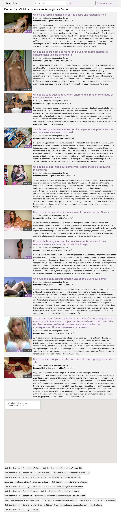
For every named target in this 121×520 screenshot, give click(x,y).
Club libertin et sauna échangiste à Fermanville (62, 468)
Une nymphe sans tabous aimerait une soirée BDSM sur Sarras (70, 278)
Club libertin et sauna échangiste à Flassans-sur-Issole (27, 473)
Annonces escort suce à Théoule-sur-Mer (22, 500)
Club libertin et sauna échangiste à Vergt (21, 491)
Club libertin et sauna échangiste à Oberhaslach (63, 486)
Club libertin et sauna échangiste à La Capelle (23, 496)
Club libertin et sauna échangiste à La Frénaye (60, 491)
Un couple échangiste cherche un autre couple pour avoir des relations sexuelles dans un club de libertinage (69, 243)
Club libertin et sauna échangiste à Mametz (22, 486)
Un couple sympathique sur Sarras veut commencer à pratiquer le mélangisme (71, 168)
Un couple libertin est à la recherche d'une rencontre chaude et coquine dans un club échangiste (70, 53)
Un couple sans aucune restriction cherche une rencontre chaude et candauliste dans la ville (73, 96)
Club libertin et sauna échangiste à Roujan (97, 500)
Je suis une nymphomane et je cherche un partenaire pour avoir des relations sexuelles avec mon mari (73, 131)
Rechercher (75, 3)
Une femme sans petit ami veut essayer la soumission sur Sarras (71, 212)
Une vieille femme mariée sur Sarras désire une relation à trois (69, 14)
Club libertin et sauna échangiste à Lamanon (71, 473)
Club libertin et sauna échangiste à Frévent (22, 468)
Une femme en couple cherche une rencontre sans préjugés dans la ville (72, 361)
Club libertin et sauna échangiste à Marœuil (62, 477)
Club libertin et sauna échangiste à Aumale (69, 482)
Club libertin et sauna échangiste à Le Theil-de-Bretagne (78, 505)
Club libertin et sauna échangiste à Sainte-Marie (65, 496)
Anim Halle (12, 3)
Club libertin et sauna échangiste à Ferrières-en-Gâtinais (28, 505)
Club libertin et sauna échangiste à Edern (21, 509)
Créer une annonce (105, 3)
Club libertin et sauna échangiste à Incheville (23, 477)
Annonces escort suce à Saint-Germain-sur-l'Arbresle (27, 482)
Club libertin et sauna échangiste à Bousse (60, 500)
